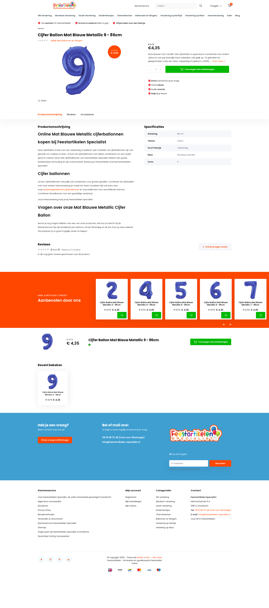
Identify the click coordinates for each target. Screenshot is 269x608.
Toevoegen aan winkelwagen (199, 69)
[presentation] (224, 324)
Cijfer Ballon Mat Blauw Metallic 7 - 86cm (250, 303)
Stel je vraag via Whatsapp (55, 440)
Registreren (130, 497)
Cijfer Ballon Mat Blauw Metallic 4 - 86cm (146, 303)
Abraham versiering (65, 15)
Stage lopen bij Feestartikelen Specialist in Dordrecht (63, 531)
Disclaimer (43, 505)
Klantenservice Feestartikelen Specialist (57, 523)
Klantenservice (142, 5)
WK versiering (45, 15)
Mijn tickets (130, 505)
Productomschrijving (50, 114)
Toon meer (218, 61)
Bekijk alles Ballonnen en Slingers (66, 40)
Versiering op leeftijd (171, 15)
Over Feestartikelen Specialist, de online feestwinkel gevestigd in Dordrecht (74, 497)
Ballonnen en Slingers (146, 15)
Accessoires (87, 114)
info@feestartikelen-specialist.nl (121, 442)
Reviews (71, 114)
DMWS (140, 557)
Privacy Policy (44, 510)
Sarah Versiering (87, 15)
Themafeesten (124, 15)
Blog (237, 15)
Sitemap (42, 527)
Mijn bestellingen (133, 501)
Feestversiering (216, 15)
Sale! (229, 15)
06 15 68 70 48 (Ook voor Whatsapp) (123, 437)
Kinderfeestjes (106, 15)
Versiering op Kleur (195, 15)
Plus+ (147, 557)
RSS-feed (157, 557)
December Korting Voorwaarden (53, 536)
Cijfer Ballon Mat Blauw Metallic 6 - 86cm (216, 303)
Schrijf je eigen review (216, 246)
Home (41, 28)
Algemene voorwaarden (49, 501)
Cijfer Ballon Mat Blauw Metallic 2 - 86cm (112, 303)
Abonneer (220, 463)
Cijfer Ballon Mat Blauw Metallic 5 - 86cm (181, 303)
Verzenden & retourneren (50, 518)
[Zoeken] (200, 6)
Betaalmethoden (46, 514)
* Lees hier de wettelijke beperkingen (184, 469)
